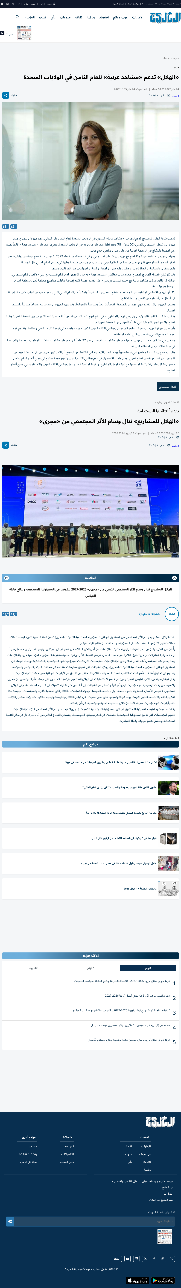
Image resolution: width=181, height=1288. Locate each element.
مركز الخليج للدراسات (161, 1200)
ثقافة (78, 17)
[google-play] (163, 1281)
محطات (165, 58)
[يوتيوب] (2, 4)
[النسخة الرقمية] (24, 34)
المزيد (31, 17)
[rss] (145, 1259)
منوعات (65, 17)
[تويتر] (13, 4)
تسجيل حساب (29, 4)
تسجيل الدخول (45, 4)
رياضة (91, 17)
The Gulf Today (27, 1154)
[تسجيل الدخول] (54, 4)
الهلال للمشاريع (168, 387)
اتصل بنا (168, 1194)
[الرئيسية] (160, 1127)
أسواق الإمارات (162, 402)
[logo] (165, 18)
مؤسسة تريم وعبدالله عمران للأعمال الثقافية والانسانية (142, 1181)
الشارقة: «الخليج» (150, 614)
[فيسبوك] (19, 4)
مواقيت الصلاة (133, 4)
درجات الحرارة (118, 4)
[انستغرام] (7, 4)
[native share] (5, 95)
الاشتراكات (67, 1154)
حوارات (33, 1146)
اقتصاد (104, 17)
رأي (53, 17)
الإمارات (137, 17)
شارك (14, 95)
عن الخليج (167, 1187)
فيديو (42, 17)
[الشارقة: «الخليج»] (172, 614)
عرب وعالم (120, 17)
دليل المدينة (67, 1162)
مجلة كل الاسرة (28, 1162)
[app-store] (137, 1281)
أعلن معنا (68, 1146)
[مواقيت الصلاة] (2, 34)
